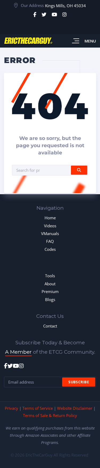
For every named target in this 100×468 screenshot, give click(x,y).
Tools (50, 275)
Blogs (50, 299)
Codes (50, 249)
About (50, 283)
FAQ (50, 241)
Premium (50, 291)
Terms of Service (37, 408)
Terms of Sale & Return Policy (50, 415)
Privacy (11, 408)
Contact (50, 326)
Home (50, 217)
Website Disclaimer (74, 408)
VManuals (50, 233)
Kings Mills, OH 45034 (65, 5)
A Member (18, 352)
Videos (50, 225)
